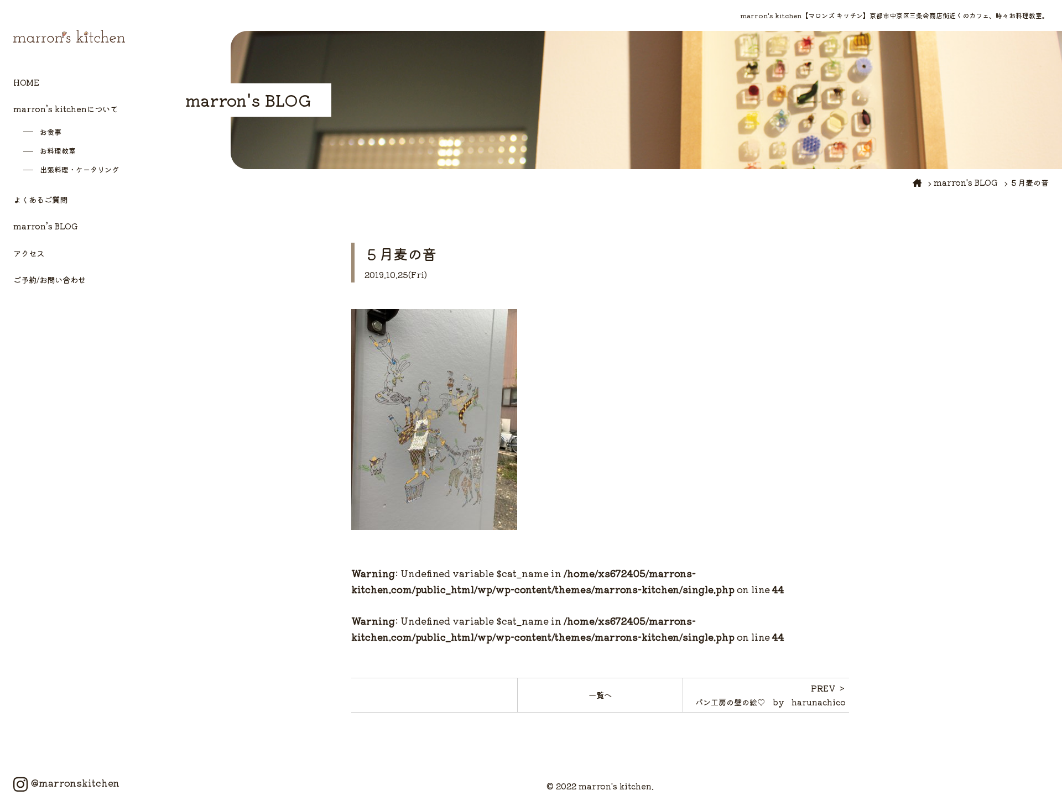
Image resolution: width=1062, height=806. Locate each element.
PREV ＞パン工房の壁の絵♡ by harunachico (770, 694)
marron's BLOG (966, 182)
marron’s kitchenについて (65, 108)
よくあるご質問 (40, 199)
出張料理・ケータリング (79, 169)
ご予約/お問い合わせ (49, 279)
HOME (26, 82)
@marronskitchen (75, 782)
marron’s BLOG (45, 226)
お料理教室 (58, 150)
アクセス (28, 253)
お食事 (50, 132)
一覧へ (600, 694)
